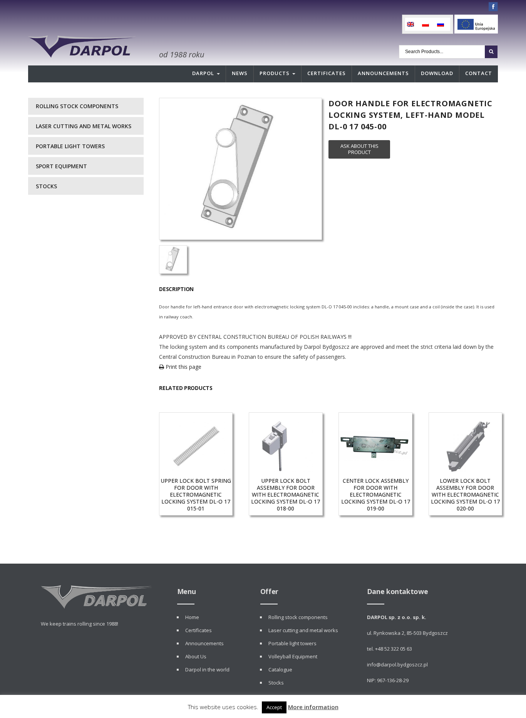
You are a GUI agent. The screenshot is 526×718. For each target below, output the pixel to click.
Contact (478, 73)
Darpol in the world (207, 669)
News (240, 73)
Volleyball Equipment (292, 656)
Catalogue (280, 669)
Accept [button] (274, 707)
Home (192, 617)
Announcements (383, 73)
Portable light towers (70, 146)
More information (313, 707)
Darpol (203, 73)
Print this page (182, 366)
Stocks (46, 186)
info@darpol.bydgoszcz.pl (397, 664)
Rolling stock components (77, 106)
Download (437, 73)
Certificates (326, 73)
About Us (195, 656)
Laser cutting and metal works (83, 126)
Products (275, 73)
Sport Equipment (61, 166)
